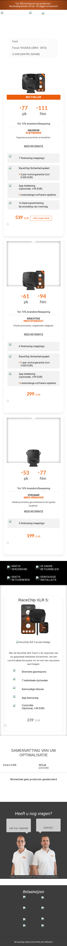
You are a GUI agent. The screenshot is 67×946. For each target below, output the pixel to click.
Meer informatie (33, 146)
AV (42, 942)
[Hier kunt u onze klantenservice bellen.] (48, 28)
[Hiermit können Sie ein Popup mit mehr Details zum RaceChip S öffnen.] (33, 459)
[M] (60, 13)
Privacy (49, 942)
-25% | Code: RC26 (41, 218)
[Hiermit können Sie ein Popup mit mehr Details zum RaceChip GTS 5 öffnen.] (33, 85)
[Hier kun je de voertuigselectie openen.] (35, 33)
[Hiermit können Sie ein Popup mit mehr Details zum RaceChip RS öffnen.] (33, 282)
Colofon (35, 942)
